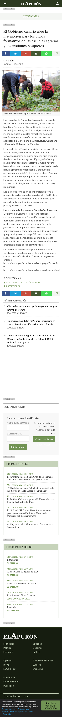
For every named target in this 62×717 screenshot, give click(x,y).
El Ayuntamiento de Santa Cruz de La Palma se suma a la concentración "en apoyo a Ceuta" (30, 478)
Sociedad (37, 643)
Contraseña (14, 433)
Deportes (37, 647)
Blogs (6, 664)
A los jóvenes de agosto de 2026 (22, 571)
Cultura (36, 652)
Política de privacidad (18, 711)
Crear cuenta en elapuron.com (44, 440)
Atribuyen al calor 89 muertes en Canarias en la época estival (30, 525)
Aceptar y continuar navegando (50, 705)
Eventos (37, 664)
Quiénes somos (11, 681)
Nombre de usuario (18, 423)
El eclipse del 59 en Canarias (21, 595)
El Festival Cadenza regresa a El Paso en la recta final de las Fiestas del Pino (30, 500)
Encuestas (38, 668)
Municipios (8, 643)
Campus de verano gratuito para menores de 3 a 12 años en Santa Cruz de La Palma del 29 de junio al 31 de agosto (32, 339)
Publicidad (8, 685)
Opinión (7, 660)
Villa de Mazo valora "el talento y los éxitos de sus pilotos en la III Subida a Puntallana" (30, 489)
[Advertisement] (31, 373)
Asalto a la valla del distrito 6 (21, 583)
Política (7, 647)
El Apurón (8, 61)
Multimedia (9, 677)
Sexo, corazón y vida (18, 599)
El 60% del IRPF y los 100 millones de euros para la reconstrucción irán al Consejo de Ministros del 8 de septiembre (29, 513)
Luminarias (12, 559)
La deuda (11, 607)
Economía (31, 16)
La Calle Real (9, 668)
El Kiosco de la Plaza (43, 660)
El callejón (13, 563)
